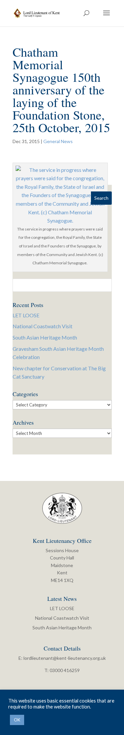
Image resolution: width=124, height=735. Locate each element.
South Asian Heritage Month (45, 337)
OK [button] (17, 719)
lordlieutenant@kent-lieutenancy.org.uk (64, 658)
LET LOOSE (26, 315)
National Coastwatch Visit (42, 326)
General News (58, 141)
